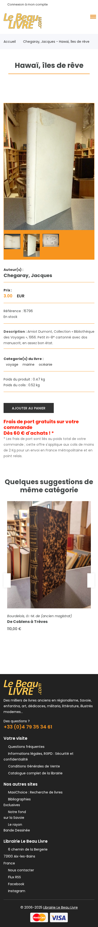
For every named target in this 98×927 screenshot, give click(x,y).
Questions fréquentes (25, 746)
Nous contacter (20, 870)
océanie (46, 364)
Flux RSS (13, 877)
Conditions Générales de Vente (33, 766)
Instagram (15, 891)
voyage (12, 364)
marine (29, 364)
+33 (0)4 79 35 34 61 (28, 726)
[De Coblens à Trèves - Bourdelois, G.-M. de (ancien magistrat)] (49, 554)
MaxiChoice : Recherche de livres (34, 792)
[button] (92, 16)
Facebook (15, 884)
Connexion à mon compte (27, 4)
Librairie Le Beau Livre (60, 907)
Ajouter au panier (28, 408)
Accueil (10, 41)
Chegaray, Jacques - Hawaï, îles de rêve (56, 41)
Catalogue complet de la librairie (34, 773)
